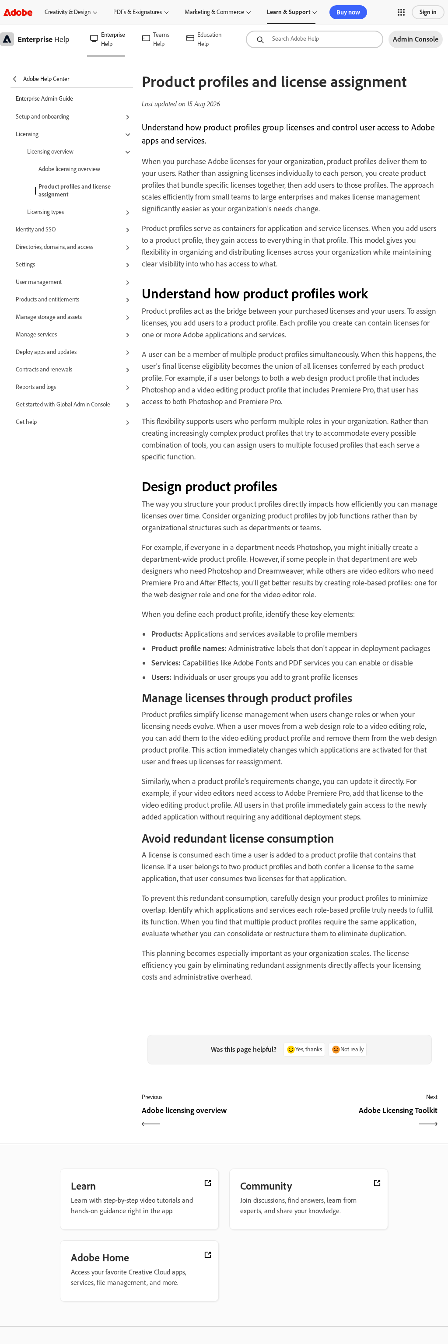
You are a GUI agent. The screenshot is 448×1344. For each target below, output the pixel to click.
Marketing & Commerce (214, 12)
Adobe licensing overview (69, 169)
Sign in (428, 12)
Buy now (348, 12)
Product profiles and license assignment (74, 190)
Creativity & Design (68, 12)
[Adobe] (18, 12)
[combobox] (314, 39)
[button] (401, 12)
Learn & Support (288, 12)
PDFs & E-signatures (137, 12)
